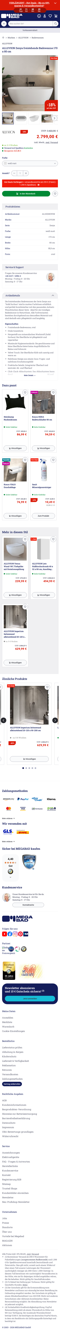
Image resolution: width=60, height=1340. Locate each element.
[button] (8, 132)
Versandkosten (10, 1074)
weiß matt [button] (11, 163)
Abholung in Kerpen (12, 1051)
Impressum (8, 1127)
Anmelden (7, 1017)
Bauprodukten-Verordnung (16, 1109)
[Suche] (55, 23)
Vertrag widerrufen (12, 1084)
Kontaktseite (28, 905)
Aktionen (7, 1245)
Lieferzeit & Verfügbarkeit (15, 1060)
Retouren (7, 1069)
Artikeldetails (12, 295)
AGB (4, 1100)
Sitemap (6, 1183)
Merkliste (7, 1022)
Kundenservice (10, 1170)
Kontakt (6, 1174)
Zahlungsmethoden (12, 1078)
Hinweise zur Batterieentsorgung (19, 1113)
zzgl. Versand (33, 1254)
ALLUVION (23, 37)
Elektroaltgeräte (10, 1157)
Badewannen (38, 37)
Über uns (7, 1231)
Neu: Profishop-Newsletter (16, 1201)
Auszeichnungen (11, 1152)
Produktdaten (12, 206)
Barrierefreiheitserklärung (16, 1118)
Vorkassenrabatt (30, 30)
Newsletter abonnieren (24, 989)
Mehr (25, 1284)
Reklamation (9, 1065)
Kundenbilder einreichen (15, 1192)
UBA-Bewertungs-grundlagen (18, 1131)
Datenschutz (8, 1122)
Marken (11, 37)
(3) (43, 990)
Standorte (7, 1227)
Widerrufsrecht (10, 1136)
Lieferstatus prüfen (12, 1047)
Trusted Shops (9, 1188)
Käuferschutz (9, 1056)
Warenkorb (8, 1026)
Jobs (4, 1218)
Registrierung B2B (11, 1179)
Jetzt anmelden (30, 998)
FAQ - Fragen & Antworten (16, 1161)
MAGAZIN (7, 1240)
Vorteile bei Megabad (13, 1236)
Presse (5, 1222)
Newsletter (8, 1197)
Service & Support (14, 267)
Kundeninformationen (14, 1104)
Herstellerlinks (10, 1166)
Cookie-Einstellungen (13, 1031)
